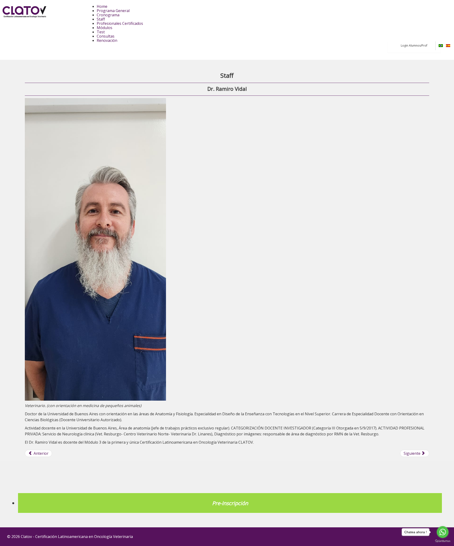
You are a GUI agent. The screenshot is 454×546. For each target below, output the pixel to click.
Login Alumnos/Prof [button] (414, 45)
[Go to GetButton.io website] (442, 541)
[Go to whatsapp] (443, 532)
